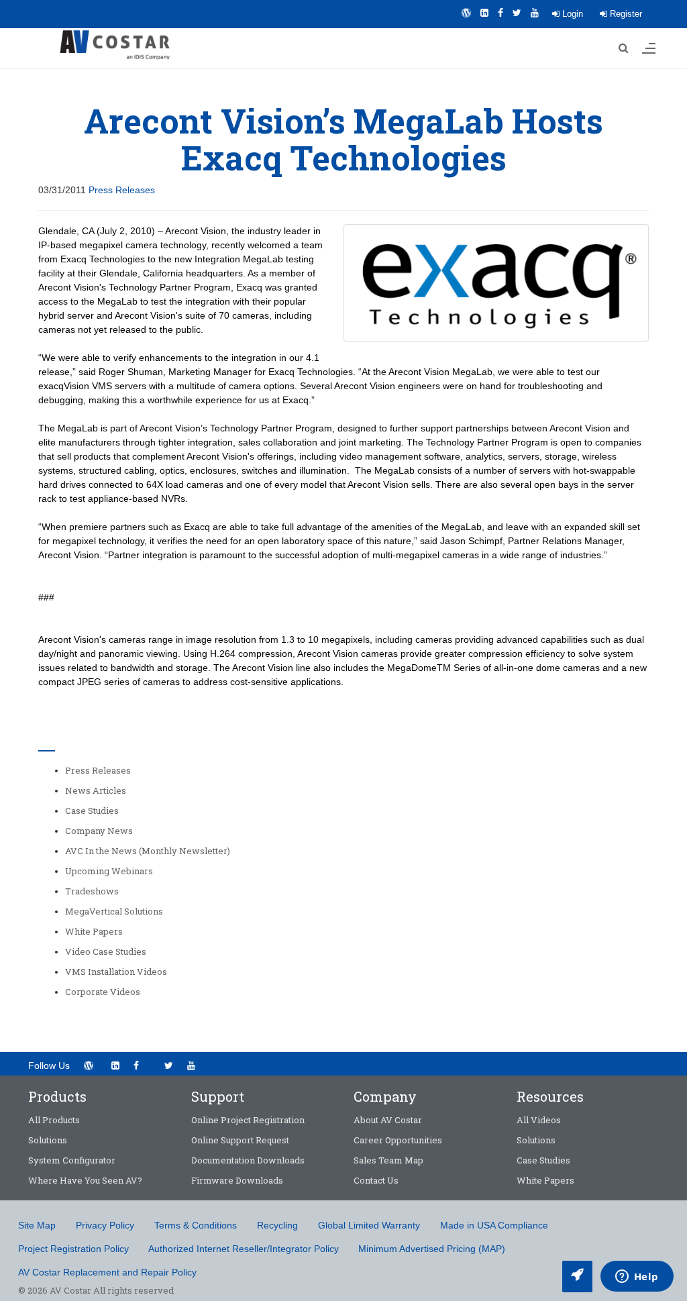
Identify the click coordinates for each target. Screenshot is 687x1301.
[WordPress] (466, 12)
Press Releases (122, 190)
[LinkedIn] (484, 12)
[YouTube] (535, 12)
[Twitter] (517, 12)
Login (571, 14)
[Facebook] (500, 12)
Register (624, 14)
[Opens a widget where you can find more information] (637, 1277)
